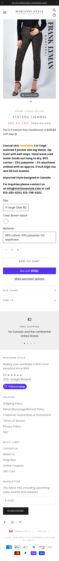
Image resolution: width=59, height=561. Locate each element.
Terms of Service (14, 421)
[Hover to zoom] (29, 59)
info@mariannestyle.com (24, 188)
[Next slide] (53, 58)
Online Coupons (13, 466)
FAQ (5, 432)
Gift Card (9, 471)
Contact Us (10, 448)
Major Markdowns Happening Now (29, 3)
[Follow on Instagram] (12, 522)
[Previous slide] (6, 58)
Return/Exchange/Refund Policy (23, 409)
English (42, 531)
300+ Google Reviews (17, 379)
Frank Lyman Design (29, 111)
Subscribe (15, 511)
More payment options (29, 279)
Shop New (9, 460)
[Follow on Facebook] (4, 522)
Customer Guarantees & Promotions (27, 415)
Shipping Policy (13, 403)
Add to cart (29, 261)
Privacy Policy (12, 426)
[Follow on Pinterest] (20, 522)
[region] (29, 328)
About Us (9, 454)
